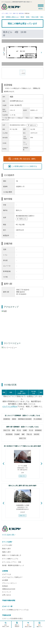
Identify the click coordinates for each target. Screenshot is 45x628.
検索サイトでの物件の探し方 (11, 555)
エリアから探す (7, 545)
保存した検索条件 (17, 625)
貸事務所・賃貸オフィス (12, 16)
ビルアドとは (6, 574)
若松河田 (36, 434)
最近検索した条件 (5, 625)
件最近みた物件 (28, 625)
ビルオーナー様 (7, 606)
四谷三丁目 (7, 430)
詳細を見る (22, 476)
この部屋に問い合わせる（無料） (24, 159)
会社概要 (5, 580)
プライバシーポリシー (9, 583)
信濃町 (25, 430)
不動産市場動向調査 (8, 600)
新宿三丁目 (22, 438)
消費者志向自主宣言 (8, 589)
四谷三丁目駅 (35, 16)
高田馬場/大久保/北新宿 (24, 419)
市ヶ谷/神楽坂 (37, 419)
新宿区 (28, 16)
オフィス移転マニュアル (10, 559)
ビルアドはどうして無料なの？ (12, 577)
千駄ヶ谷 (29, 434)
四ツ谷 (19, 430)
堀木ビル (42, 16)
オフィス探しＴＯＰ (7, 13)
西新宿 (14, 419)
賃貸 (3, 16)
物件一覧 (15, 13)
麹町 (23, 434)
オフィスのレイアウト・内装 (11, 562)
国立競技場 (9, 434)
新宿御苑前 (38, 430)
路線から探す (6, 548)
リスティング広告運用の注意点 (12, 618)
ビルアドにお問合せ (9, 406)
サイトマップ (6, 592)
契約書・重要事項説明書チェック (13, 565)
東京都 (22, 16)
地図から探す (6, 552)
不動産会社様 (6, 615)
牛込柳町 (17, 434)
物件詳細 (21, 13)
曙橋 (13, 430)
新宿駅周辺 (6, 419)
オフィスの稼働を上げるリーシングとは (15, 610)
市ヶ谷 (31, 430)
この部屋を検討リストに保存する (24, 166)
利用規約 (5, 586)
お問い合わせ (6, 595)
